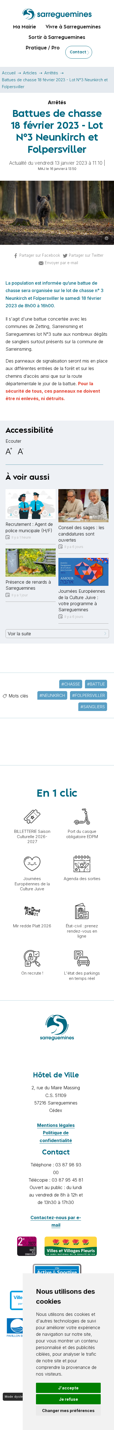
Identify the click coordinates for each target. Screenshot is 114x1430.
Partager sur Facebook (39, 255)
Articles (30, 72)
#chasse (70, 684)
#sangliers (93, 706)
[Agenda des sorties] (82, 853)
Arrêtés (51, 72)
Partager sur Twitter (86, 255)
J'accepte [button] (68, 1388)
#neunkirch (52, 695)
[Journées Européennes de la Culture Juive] (32, 853)
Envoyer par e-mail (61, 263)
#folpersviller (88, 695)
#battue (96, 684)
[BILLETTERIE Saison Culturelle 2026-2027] (32, 805)
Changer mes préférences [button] (68, 1410)
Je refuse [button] (68, 1399)
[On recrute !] (32, 947)
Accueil (8, 72)
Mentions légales (56, 1125)
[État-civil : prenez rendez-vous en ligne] (82, 900)
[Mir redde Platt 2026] (32, 900)
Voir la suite (19, 633)
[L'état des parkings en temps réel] (82, 947)
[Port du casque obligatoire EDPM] (82, 805)
